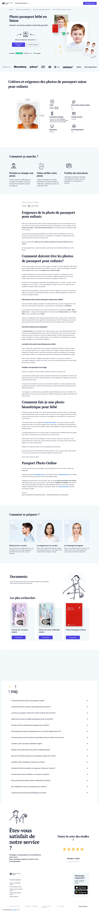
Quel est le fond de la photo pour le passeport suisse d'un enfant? (33, 756)
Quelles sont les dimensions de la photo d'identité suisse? (30, 750)
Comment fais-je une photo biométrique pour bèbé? (28, 793)
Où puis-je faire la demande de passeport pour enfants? (30, 725)
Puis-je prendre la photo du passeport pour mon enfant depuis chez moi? (36, 731)
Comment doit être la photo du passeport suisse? (28, 700)
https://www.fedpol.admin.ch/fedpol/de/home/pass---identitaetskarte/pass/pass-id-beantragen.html (45, 494)
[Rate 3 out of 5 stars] (73, 849)
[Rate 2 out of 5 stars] (69, 849)
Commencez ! (18, 637)
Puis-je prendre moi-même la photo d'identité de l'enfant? (30, 780)
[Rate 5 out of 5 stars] (82, 849)
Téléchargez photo (90, 3)
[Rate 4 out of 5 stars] (77, 849)
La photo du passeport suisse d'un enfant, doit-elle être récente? (33, 713)
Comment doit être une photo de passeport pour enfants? (31, 707)
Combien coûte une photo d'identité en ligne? (26, 743)
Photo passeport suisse (15, 886)
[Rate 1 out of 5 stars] (64, 849)
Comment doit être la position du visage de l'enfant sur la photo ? (33, 768)
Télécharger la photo (18, 44)
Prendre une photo (33, 44)
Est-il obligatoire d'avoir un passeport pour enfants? (29, 786)
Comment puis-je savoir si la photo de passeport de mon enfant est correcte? (37, 737)
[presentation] (49, 456)
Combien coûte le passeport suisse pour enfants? (28, 762)
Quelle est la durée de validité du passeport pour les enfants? (32, 719)
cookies (14, 909)
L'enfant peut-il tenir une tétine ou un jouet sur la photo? (30, 774)
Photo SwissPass (14, 896)
